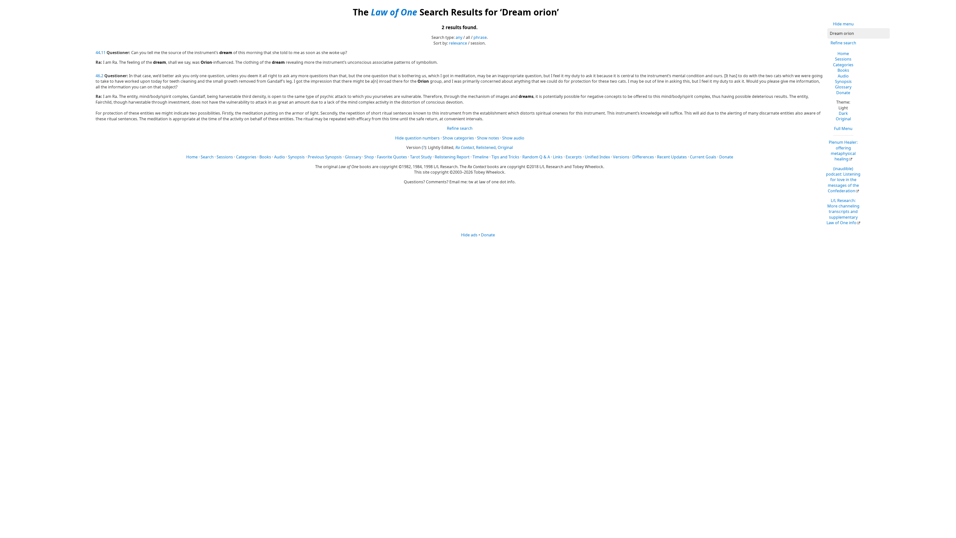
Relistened (486, 147)
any (459, 37)
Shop (369, 157)
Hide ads (469, 235)
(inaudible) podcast (843, 180)
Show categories (458, 138)
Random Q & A (536, 157)
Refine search (843, 43)
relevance (458, 43)
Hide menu (843, 24)
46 (98, 75)
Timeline (480, 157)
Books (843, 70)
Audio (843, 76)
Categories (843, 64)
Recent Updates (672, 157)
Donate (843, 92)
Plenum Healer (843, 150)
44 (98, 52)
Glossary (843, 87)
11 (103, 52)
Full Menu (843, 128)
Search (207, 157)
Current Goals (703, 157)
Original (843, 119)
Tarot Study (421, 157)
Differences (643, 157)
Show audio (513, 138)
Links (558, 157)
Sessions (843, 59)
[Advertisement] (478, 276)
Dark (843, 113)
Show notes (488, 138)
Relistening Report (452, 157)
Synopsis (843, 81)
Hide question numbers (417, 138)
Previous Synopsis (325, 157)
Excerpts (574, 157)
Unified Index (597, 157)
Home (843, 53)
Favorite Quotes (392, 157)
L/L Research (843, 212)
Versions (621, 157)
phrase (480, 37)
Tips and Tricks (505, 157)
